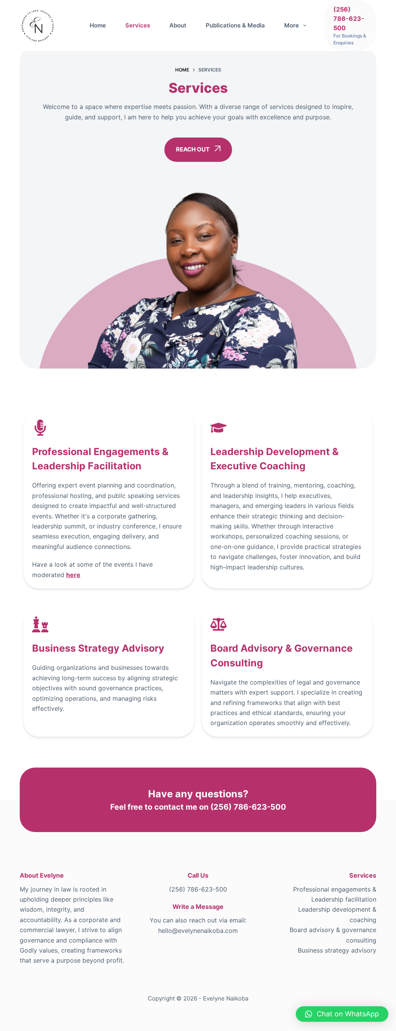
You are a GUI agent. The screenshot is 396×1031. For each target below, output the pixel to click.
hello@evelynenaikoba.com (198, 930)
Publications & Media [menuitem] (235, 25)
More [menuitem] (291, 25)
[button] (342, 1014)
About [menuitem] (177, 25)
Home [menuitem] (98, 25)
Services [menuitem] (137, 25)
